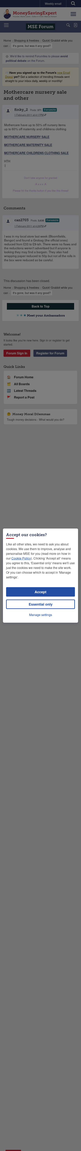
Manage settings (40, 614)
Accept (40, 591)
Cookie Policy (21, 558)
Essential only (40, 604)
